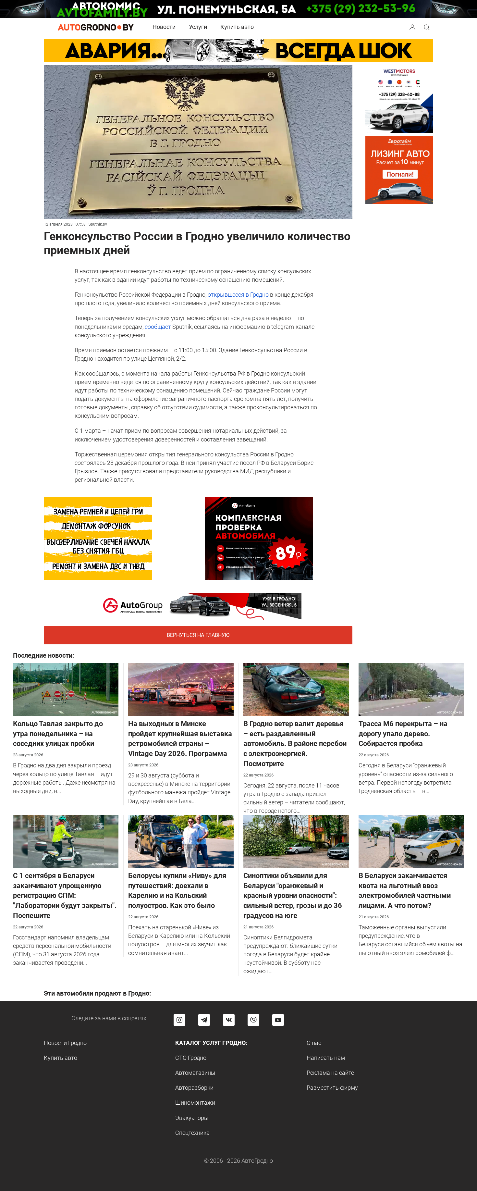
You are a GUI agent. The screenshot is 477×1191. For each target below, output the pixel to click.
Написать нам (326, 1057)
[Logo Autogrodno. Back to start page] (96, 26)
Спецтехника (192, 1132)
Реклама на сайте (330, 1072)
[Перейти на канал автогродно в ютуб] (278, 1020)
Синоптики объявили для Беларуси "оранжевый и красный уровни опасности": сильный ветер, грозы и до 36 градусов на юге (292, 896)
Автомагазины (195, 1072)
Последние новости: (43, 655)
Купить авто (237, 26)
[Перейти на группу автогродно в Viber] (253, 1020)
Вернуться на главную (198, 635)
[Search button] (412, 27)
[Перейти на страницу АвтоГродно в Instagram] (179, 1020)
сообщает (158, 326)
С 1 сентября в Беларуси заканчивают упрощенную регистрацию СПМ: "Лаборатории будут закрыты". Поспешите (64, 896)
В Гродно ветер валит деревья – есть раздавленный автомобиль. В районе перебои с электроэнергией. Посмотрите (295, 744)
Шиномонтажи (195, 1102)
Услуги (198, 26)
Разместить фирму (332, 1087)
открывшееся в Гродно (238, 294)
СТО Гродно (190, 1057)
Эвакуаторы (192, 1117)
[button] (413, 26)
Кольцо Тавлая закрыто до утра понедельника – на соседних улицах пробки (58, 734)
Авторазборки (194, 1087)
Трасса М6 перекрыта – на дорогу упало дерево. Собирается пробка (403, 734)
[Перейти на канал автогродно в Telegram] (204, 1020)
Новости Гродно (65, 1042)
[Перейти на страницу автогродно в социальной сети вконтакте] (229, 1020)
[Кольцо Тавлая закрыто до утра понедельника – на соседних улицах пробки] (65, 689)
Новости (164, 26)
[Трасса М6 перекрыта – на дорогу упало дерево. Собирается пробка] (411, 689)
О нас (314, 1042)
